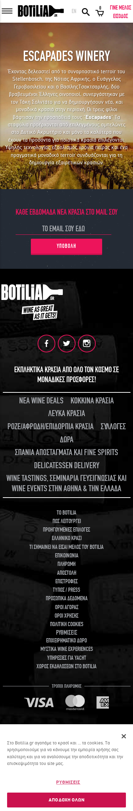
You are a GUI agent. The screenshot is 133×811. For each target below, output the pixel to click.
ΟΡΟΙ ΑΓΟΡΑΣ (66, 607)
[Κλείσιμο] (124, 736)
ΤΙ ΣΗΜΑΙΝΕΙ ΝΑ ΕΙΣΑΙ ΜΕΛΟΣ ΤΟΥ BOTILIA (66, 547)
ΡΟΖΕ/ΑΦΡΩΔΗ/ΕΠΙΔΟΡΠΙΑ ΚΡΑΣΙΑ (50, 426)
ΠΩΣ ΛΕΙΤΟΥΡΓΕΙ (66, 521)
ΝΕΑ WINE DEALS (41, 401)
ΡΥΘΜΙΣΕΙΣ (68, 782)
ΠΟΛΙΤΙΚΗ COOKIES (66, 624)
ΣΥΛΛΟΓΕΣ (113, 426)
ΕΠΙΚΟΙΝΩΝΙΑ (66, 555)
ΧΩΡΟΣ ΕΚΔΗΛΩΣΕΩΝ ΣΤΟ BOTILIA (66, 666)
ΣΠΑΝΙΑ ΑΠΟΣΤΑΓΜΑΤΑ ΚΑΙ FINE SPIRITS (66, 452)
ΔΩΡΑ (66, 439)
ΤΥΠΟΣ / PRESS (66, 590)
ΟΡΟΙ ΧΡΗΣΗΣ (66, 615)
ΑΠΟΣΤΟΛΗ (66, 573)
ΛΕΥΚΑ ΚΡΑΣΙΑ (66, 413)
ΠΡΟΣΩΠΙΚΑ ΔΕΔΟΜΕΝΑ (67, 598)
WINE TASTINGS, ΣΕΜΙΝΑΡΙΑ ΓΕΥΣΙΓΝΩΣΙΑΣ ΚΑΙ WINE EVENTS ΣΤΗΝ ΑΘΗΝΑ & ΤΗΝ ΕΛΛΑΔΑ (66, 483)
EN (74, 11)
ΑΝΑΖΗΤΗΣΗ (86, 11)
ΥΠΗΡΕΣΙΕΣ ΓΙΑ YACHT (66, 658)
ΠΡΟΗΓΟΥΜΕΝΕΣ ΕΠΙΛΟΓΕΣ (66, 529)
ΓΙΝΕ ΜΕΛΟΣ (120, 8)
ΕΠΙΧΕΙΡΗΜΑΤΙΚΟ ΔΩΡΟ (66, 640)
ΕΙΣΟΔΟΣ (120, 16)
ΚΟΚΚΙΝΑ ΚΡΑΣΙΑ (92, 401)
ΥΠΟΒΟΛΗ (66, 246)
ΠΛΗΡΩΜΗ (66, 564)
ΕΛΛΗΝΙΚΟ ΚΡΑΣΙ (67, 538)
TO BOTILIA (66, 512)
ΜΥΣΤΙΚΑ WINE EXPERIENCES (66, 649)
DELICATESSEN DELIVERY (66, 465)
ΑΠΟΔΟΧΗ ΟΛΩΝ (66, 800)
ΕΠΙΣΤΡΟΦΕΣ (66, 581)
